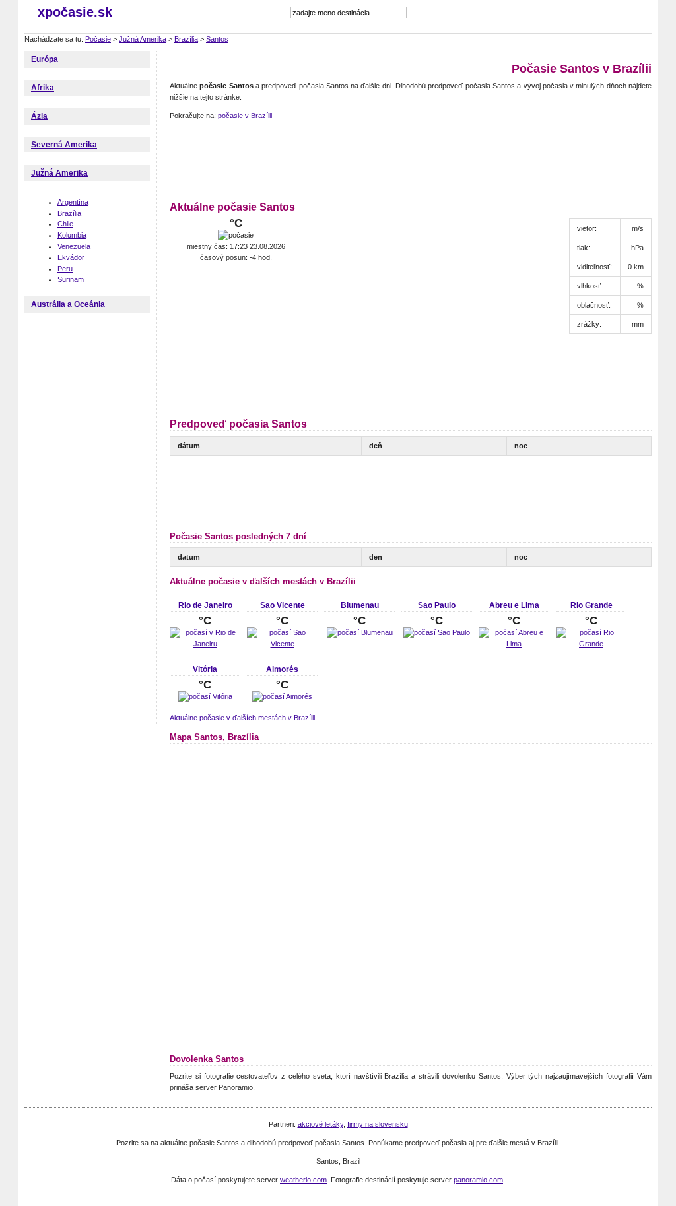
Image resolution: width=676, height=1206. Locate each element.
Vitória (205, 669)
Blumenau (360, 605)
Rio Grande (591, 605)
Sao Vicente (282, 605)
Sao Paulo (437, 605)
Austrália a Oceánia (68, 304)
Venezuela (73, 246)
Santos (217, 39)
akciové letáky (320, 1124)
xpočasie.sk (75, 12)
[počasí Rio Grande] (591, 644)
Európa (44, 59)
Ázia (39, 116)
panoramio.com (478, 1180)
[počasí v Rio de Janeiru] (205, 644)
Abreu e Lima (514, 605)
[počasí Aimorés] (282, 696)
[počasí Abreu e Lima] (514, 644)
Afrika (42, 87)
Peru (65, 269)
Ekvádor (70, 257)
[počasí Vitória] (205, 696)
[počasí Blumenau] (360, 632)
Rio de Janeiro (205, 605)
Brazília (186, 39)
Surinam (70, 279)
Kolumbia (71, 235)
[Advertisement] (410, 158)
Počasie (98, 39)
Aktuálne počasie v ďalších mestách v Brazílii (242, 717)
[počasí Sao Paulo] (436, 632)
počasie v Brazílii (245, 115)
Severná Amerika (64, 144)
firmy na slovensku (377, 1124)
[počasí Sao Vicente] (282, 644)
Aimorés (282, 669)
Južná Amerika (142, 39)
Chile (65, 224)
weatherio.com (303, 1180)
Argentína (72, 202)
